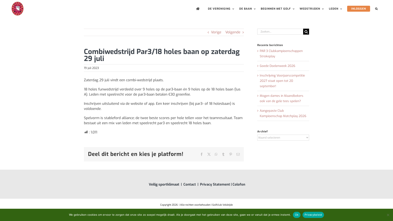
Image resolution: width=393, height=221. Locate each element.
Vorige (216, 32)
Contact (189, 184)
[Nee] (388, 215)
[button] (376, 8)
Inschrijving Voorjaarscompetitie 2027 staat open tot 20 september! (282, 80)
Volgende (232, 32)
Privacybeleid (313, 214)
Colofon (239, 184)
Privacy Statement (215, 184)
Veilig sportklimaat (164, 184)
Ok (297, 214)
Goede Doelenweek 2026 (277, 66)
